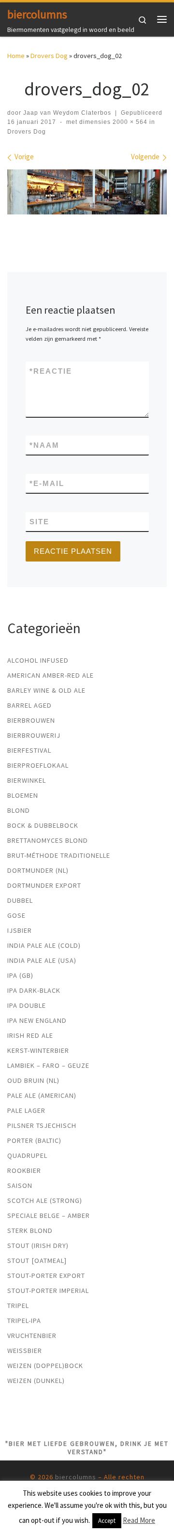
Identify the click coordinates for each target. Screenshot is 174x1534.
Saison (19, 1185)
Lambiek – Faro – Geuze (48, 1065)
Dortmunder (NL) (38, 870)
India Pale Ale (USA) (41, 960)
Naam (44, 445)
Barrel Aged (29, 705)
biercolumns (75, 1477)
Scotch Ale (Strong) (44, 1200)
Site (39, 521)
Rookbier (24, 1170)
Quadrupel (27, 1155)
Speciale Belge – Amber (48, 1215)
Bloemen (22, 795)
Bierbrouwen (31, 720)
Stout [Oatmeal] (37, 1260)
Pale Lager (26, 1110)
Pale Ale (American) (41, 1095)
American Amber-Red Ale (50, 675)
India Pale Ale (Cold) (44, 945)
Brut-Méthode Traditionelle (58, 855)
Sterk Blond (30, 1230)
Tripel (18, 1305)
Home (16, 55)
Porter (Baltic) (34, 1140)
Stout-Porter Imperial (48, 1290)
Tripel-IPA (24, 1320)
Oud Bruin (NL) (33, 1080)
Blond (18, 810)
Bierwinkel (26, 780)
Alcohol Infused (38, 660)
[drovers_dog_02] (87, 191)
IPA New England (37, 1020)
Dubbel (20, 900)
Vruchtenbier (32, 1335)
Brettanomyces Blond (47, 840)
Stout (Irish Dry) (38, 1245)
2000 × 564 (129, 122)
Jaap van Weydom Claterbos (67, 112)
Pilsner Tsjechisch (41, 1125)
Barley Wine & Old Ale (46, 690)
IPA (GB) (20, 975)
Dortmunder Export (44, 885)
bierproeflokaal (38, 765)
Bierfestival (29, 750)
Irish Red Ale (30, 1035)
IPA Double (26, 1005)
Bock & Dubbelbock (42, 825)
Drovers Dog (49, 55)
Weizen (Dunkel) (36, 1380)
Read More (139, 1520)
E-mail (46, 483)
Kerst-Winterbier (38, 1050)
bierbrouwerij (33, 735)
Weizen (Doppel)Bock (45, 1365)
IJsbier (19, 930)
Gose (16, 915)
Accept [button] (107, 1521)
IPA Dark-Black (33, 990)
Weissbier (24, 1350)
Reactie (50, 371)
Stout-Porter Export (46, 1275)
